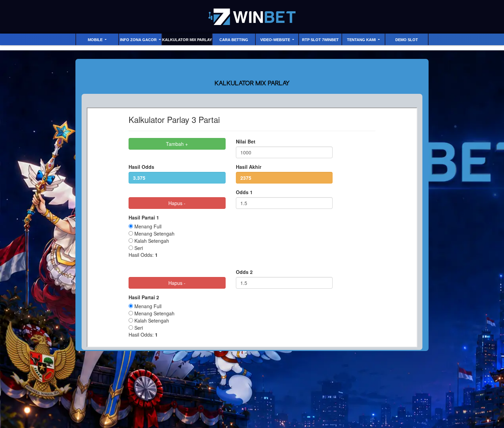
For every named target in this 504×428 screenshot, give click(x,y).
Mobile (96, 40)
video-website (275, 40)
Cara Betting (233, 40)
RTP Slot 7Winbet (320, 40)
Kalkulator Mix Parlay (187, 40)
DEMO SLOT (406, 40)
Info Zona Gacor (139, 40)
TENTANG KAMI (362, 40)
